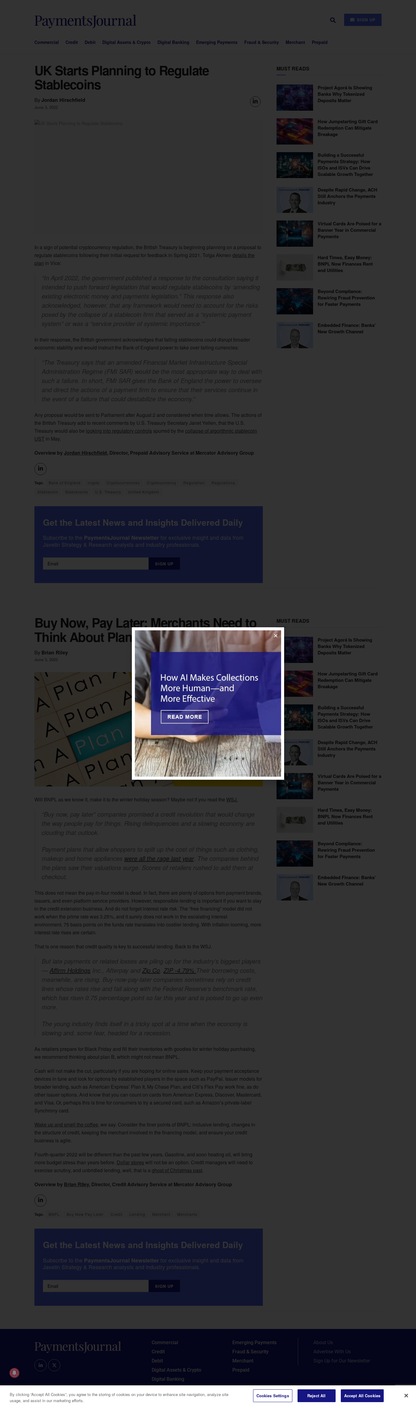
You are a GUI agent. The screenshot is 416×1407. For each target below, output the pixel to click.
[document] (208, 703)
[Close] (406, 1395)
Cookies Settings (272, 1395)
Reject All (316, 1395)
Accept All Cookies (362, 1395)
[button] (275, 635)
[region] (208, 1396)
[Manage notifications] (14, 1373)
